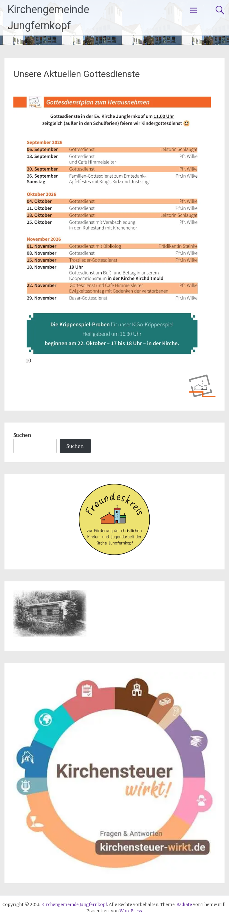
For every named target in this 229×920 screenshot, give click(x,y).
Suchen (22, 435)
